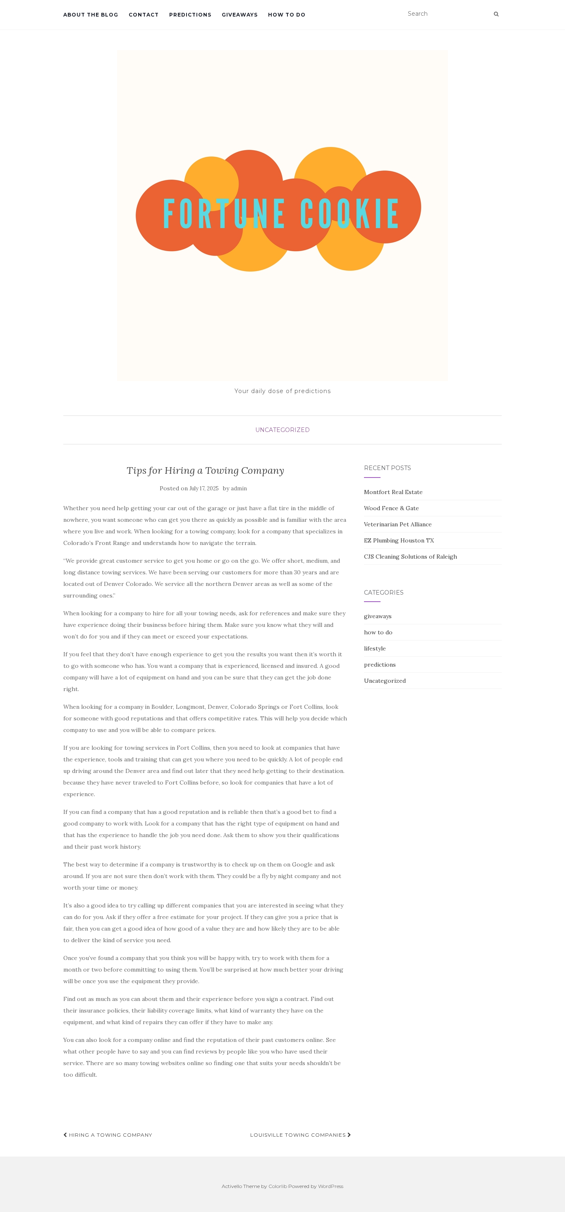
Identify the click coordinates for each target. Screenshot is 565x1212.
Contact (144, 15)
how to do (287, 15)
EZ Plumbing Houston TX (399, 540)
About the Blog (90, 15)
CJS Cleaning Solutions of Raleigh (410, 556)
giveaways (240, 15)
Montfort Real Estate (393, 492)
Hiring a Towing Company (109, 1135)
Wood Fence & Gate (391, 508)
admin (239, 488)
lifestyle (375, 648)
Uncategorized (282, 430)
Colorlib (277, 1186)
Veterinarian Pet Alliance (398, 524)
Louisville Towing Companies (298, 1135)
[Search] (496, 14)
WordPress (330, 1186)
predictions (190, 15)
